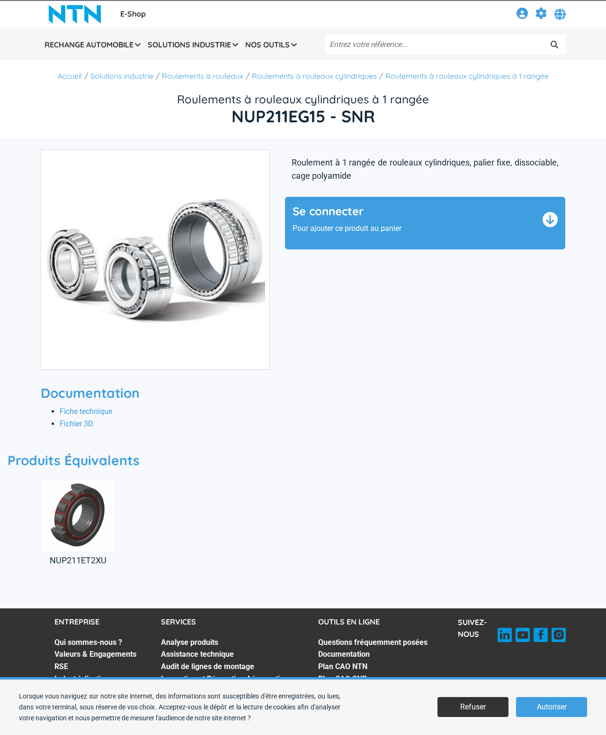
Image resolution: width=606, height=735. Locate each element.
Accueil (70, 76)
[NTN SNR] (75, 14)
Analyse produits (189, 642)
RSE (61, 666)
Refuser (473, 706)
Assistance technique (197, 654)
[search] (554, 44)
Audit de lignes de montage (207, 666)
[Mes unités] (541, 14)
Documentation (344, 654)
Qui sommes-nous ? (88, 642)
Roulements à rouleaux (202, 76)
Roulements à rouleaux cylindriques (314, 76)
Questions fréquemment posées (373, 642)
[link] (522, 14)
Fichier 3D (76, 423)
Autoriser (552, 706)
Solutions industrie (121, 76)
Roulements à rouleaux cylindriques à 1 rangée (467, 76)
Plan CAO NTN (342, 666)
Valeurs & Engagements (95, 654)
